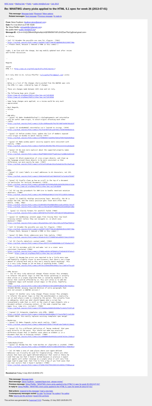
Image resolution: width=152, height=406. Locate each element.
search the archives (41, 396)
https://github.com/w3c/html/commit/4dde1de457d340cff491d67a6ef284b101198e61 (41, 324)
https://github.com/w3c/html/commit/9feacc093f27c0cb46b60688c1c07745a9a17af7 (41, 243)
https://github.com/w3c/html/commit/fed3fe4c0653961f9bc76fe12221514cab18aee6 (41, 146)
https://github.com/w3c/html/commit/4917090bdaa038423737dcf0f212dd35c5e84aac (41, 194)
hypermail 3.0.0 (35, 400)
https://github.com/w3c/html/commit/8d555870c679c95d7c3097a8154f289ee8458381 (41, 213)
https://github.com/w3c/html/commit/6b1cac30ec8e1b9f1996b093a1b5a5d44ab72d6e (41, 207)
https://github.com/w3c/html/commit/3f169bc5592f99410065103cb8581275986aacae (41, 365)
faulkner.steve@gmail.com (35, 22)
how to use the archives (23, 396)
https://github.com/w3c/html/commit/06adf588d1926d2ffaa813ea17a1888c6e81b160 (41, 154)
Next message (31, 16)
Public (28, 4)
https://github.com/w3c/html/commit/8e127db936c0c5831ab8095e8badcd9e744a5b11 (41, 286)
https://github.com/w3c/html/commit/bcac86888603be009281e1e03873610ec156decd (41, 336)
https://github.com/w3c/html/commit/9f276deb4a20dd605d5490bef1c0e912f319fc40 (41, 308)
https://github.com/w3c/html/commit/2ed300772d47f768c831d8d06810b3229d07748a (41, 42)
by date (40, 393)
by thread (47, 393)
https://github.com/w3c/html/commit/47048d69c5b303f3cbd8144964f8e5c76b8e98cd (41, 347)
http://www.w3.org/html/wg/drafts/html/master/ (35, 69)
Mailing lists (20, 4)
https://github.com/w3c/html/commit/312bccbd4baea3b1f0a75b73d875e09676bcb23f (41, 123)
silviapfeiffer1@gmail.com (31, 27)
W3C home (8, 4)
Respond (38, 14)
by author (65, 393)
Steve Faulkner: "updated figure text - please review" (42, 382)
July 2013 (55, 4)
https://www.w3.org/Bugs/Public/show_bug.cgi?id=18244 (31, 95)
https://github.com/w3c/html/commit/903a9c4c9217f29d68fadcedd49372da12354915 (41, 237)
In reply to (58, 16)
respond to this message (29, 391)
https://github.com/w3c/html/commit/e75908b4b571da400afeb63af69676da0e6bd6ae (41, 138)
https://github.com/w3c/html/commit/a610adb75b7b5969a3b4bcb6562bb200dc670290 (41, 184)
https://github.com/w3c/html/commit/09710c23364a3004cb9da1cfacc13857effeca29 (41, 265)
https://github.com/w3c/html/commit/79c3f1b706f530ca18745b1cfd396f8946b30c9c (41, 129)
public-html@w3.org (41, 4)
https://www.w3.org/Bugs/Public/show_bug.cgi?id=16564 (31, 97)
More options (48, 14)
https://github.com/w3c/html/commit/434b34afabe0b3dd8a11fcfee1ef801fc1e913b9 (41, 314)
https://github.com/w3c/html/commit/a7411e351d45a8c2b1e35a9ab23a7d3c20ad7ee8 (41, 164)
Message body (27, 14)
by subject (57, 393)
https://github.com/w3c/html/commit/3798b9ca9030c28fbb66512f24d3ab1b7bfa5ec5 (41, 251)
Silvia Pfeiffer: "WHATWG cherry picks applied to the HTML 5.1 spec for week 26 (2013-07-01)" (62, 384)
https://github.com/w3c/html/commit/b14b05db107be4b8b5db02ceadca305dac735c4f (41, 205)
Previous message (45, 16)
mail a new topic (46, 391)
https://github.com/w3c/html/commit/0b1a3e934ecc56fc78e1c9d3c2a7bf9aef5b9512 (41, 223)
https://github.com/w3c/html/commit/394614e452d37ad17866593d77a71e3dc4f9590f (41, 176)
